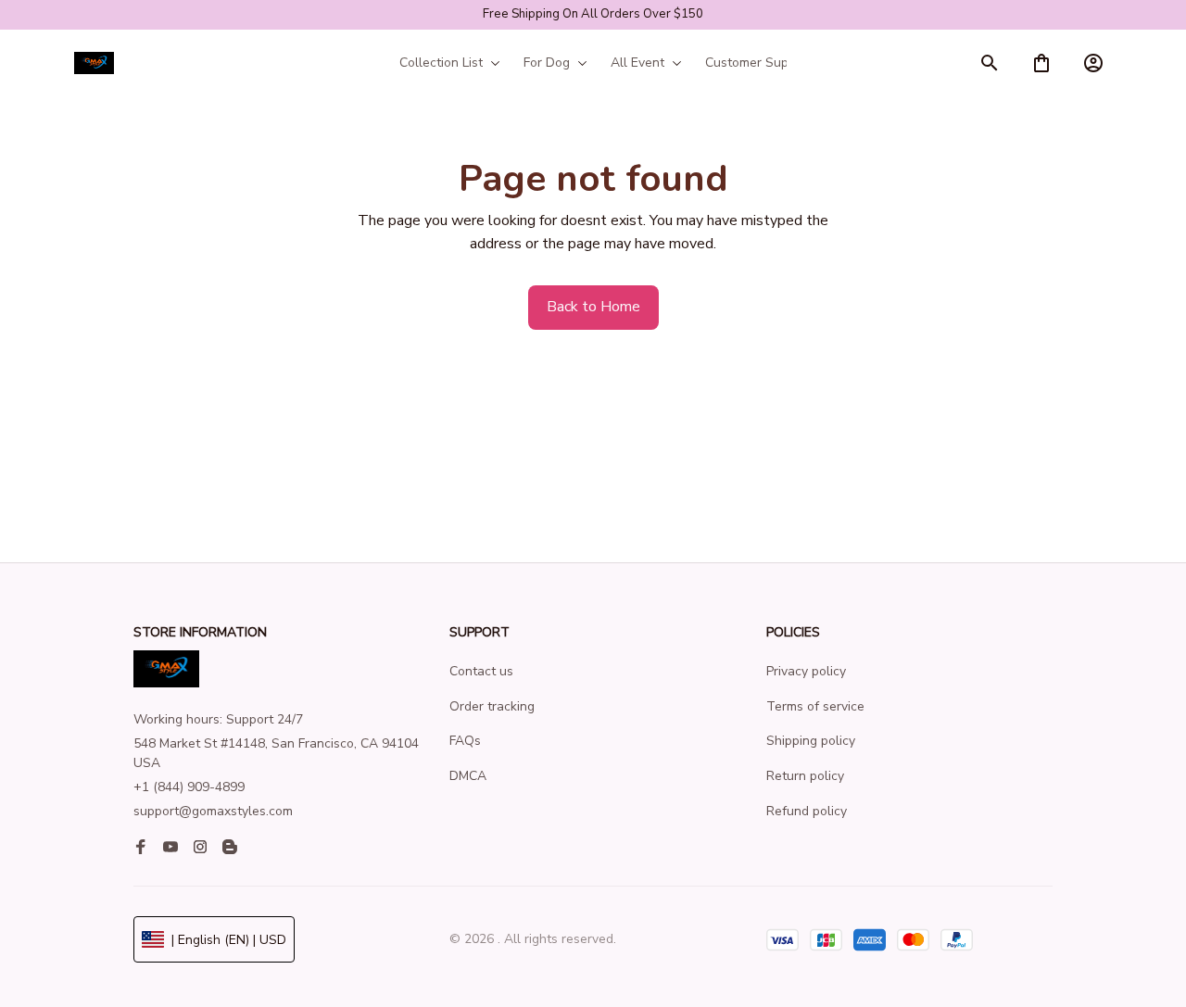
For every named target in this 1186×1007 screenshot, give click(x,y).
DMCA (467, 776)
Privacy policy (806, 671)
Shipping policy (810, 740)
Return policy (805, 776)
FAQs (465, 740)
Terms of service (815, 706)
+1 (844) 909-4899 (189, 787)
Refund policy (806, 811)
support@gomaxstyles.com (213, 811)
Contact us (481, 671)
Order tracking (492, 706)
